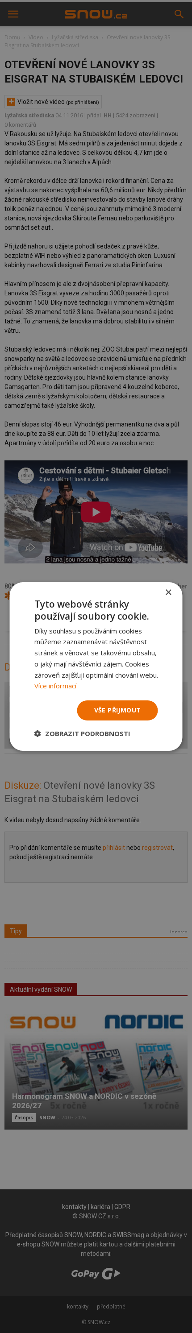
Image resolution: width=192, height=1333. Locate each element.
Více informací (55, 685)
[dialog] (96, 666)
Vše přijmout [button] (117, 710)
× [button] (168, 592)
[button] (82, 733)
